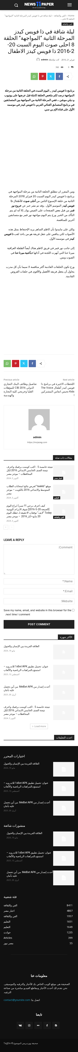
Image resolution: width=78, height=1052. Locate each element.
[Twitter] (51, 76)
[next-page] (6, 527)
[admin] (38, 59)
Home (71, 15)
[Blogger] (55, 1025)
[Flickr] (38, 1025)
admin (44, 59)
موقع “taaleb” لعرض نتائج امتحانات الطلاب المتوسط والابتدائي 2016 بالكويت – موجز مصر (29, 490)
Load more (40, 726)
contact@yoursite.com (17, 1000)
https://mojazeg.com (37, 442)
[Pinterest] (42, 76)
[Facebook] (59, 76)
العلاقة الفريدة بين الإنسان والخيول (21, 646)
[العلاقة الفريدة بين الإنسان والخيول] (63, 652)
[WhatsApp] (34, 76)
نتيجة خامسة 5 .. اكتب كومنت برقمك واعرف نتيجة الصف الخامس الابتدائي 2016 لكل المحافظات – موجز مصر (30, 470)
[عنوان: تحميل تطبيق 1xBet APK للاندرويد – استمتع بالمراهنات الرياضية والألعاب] (63, 672)
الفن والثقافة (60, 15)
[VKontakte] (20, 1025)
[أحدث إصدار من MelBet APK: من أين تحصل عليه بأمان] (63, 692)
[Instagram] (29, 1025)
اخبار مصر (58, 478)
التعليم (56, 497)
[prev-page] (11, 527)
